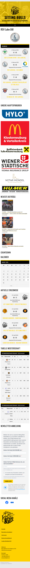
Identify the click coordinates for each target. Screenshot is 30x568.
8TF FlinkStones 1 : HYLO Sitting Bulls (15, 304)
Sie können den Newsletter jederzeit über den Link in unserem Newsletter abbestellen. (13, 477)
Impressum (4, 535)
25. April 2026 (15, 295)
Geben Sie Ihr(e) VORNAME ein (12, 456)
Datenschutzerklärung (6, 538)
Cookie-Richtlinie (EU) (6, 541)
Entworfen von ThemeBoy (6, 563)
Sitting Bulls (15, 17)
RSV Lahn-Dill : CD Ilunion (15, 70)
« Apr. (11, 285)
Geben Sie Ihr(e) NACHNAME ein (12, 450)
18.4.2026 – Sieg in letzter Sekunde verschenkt (12, 246)
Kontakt (3, 529)
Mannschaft (7, 356)
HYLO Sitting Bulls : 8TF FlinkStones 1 (15, 330)
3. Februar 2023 (15, 74)
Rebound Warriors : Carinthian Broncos (15, 318)
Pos (2, 356)
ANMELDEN (8, 481)
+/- (28, 356)
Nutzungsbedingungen (21, 489)
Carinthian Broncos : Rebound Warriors (15, 343)
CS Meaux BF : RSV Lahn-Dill (15, 97)
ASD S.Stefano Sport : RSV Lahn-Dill (15, 58)
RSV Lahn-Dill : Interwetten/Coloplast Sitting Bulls (15, 83)
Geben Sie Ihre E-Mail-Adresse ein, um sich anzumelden (14, 462)
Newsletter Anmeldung (6, 532)
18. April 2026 (15, 322)
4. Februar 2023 (15, 50)
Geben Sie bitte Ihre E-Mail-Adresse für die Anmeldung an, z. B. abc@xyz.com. (14, 469)
